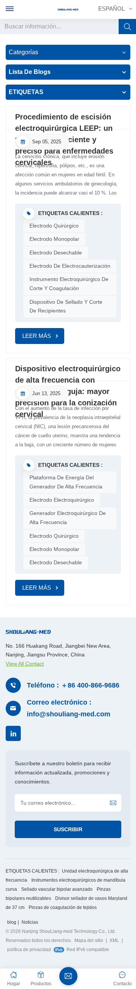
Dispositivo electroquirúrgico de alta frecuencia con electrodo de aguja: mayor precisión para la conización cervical (68, 372)
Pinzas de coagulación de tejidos (63, 907)
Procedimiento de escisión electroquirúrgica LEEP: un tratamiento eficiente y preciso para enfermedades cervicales (64, 121)
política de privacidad (29, 949)
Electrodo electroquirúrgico (61, 500)
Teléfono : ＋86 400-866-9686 (73, 685)
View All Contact (25, 664)
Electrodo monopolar (54, 239)
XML (114, 940)
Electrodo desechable (55, 253)
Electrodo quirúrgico (54, 226)
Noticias (30, 922)
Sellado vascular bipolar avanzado (57, 889)
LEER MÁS (36, 336)
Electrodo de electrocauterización (69, 266)
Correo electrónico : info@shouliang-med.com (68, 708)
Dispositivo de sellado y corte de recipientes (65, 306)
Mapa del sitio (88, 940)
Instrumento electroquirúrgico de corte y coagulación (68, 283)
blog (11, 922)
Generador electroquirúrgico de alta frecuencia (67, 517)
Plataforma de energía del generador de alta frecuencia (65, 482)
